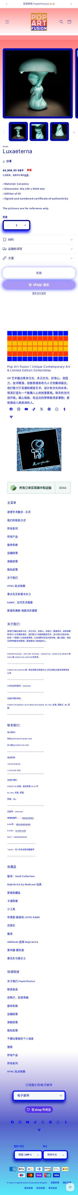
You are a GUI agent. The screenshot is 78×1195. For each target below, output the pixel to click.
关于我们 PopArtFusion (21, 981)
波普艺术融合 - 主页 (19, 512)
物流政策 (40, 1188)
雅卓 (10, 934)
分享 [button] (9, 161)
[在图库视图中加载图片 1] (18, 131)
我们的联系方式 (16, 520)
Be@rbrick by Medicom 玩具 (24, 884)
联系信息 (12, 989)
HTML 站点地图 (16, 586)
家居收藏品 (13, 893)
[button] (7, 22)
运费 (26, 175)
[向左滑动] (4, 132)
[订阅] (61, 1096)
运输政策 (12, 553)
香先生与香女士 (16, 958)
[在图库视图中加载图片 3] (59, 131)
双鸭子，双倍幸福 (17, 998)
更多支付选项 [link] (39, 293)
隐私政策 (12, 570)
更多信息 (62, 488)
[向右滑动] (74, 132)
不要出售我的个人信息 (20, 1039)
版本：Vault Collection (21, 876)
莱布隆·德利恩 (15, 950)
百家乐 (11, 925)
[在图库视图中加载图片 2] (39, 131)
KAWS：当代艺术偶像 (20, 602)
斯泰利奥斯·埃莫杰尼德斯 (22, 611)
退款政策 (12, 561)
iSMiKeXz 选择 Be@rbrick (22, 942)
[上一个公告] (7, 4)
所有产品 (12, 537)
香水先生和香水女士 (19, 594)
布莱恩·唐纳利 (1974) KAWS (23, 917)
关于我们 (12, 578)
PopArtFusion (21, 1182)
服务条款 (12, 545)
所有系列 (12, 528)
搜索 (10, 1047)
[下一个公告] (71, 4)
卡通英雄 (12, 901)
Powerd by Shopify (37, 1182)
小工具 (11, 909)
